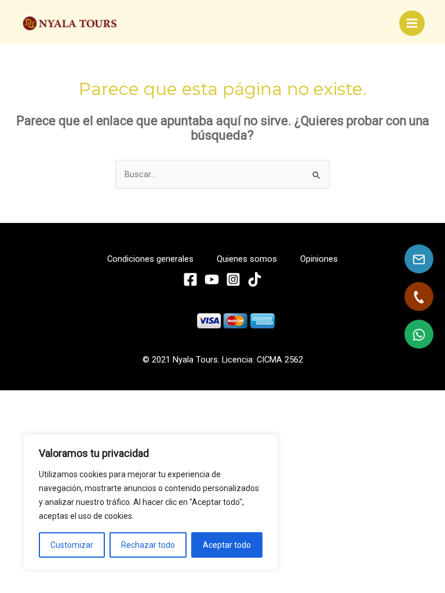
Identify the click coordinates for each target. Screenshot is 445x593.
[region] (150, 502)
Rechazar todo (148, 545)
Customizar (71, 545)
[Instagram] (233, 279)
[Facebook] (190, 279)
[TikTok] (254, 279)
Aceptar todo (227, 545)
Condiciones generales (150, 259)
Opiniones (319, 259)
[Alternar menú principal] (412, 23)
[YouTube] (212, 279)
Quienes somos (247, 259)
